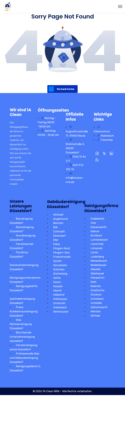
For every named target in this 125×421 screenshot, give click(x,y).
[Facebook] (97, 153)
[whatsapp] (97, 160)
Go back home (65, 89)
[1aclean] (7, 6)
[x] (104, 153)
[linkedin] (111, 153)
